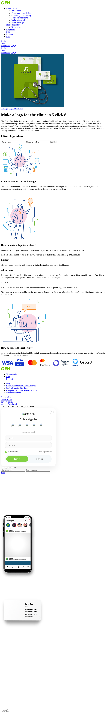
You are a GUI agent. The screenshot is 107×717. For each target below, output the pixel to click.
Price (8, 36)
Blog (8, 32)
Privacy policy (7, 402)
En (5, 41)
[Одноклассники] (42, 426)
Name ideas (16, 27)
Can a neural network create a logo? (21, 386)
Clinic (20, 108)
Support (9, 34)
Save (3, 473)
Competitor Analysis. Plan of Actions (21, 390)
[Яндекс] (21, 426)
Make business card (19, 18)
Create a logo (6, 397)
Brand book (16, 11)
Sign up (39, 459)
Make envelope (17, 22)
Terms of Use (6, 399)
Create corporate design (21, 13)
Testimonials (11, 374)
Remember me (13, 452)
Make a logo (11, 8)
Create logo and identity (21, 15)
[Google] (14, 426)
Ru (2, 41)
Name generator (12, 25)
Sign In (4, 43)
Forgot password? (45, 452)
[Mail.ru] (28, 426)
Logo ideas (10, 29)
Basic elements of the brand (17, 388)
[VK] (35, 426)
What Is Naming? (13, 393)
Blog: (8, 383)
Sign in (17, 459)
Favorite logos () (8, 46)
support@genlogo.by (9, 404)
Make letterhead (18, 20)
